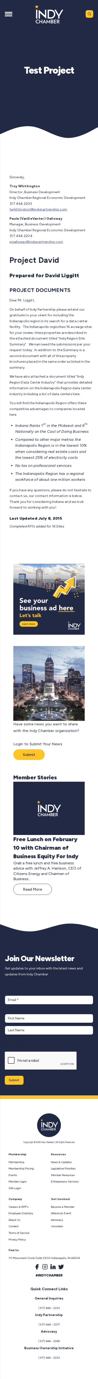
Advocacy (57, 1220)
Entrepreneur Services (64, 1181)
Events (13, 1175)
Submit (29, 754)
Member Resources (63, 1175)
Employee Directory (21, 1213)
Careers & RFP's (18, 1207)
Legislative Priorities (63, 1168)
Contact (14, 1226)
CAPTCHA (14, 1046)
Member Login (18, 1181)
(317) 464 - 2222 (49, 1308)
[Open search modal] (89, 14)
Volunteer (57, 1226)
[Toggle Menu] (8, 14)
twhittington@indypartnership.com (38, 209)
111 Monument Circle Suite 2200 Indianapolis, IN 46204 (44, 1258)
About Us (14, 1220)
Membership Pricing (21, 1168)
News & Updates (61, 1162)
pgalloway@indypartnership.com (36, 242)
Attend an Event (61, 1213)
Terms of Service (19, 1233)
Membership (16, 1162)
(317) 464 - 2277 (49, 1324)
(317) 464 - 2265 (49, 1341)
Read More (32, 889)
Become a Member (62, 1207)
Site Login (15, 1188)
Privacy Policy (17, 1239)
